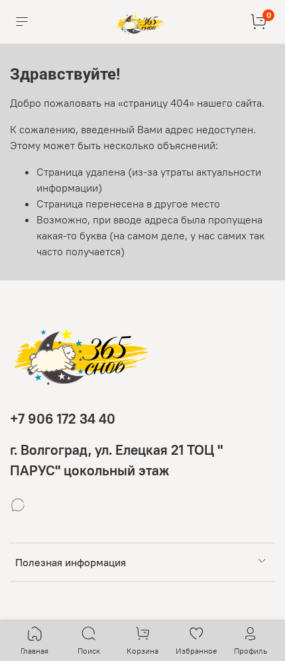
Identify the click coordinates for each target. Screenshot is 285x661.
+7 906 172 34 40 (62, 419)
